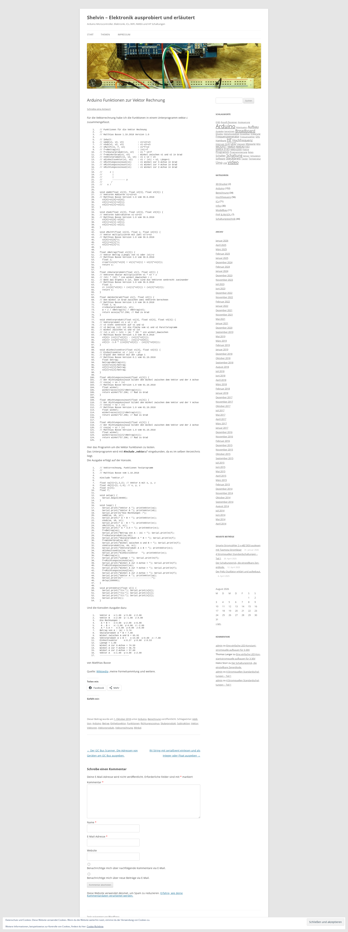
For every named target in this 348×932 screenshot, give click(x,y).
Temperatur (255, 158)
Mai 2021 (220, 319)
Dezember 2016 (224, 432)
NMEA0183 (243, 146)
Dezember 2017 (224, 397)
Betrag (105, 723)
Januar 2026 (222, 240)
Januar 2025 (222, 258)
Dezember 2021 (224, 310)
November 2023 (224, 279)
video (233, 162)
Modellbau (221, 210)
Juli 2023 (220, 284)
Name (91, 822)
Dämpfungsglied (231, 133)
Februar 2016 (223, 441)
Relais (250, 152)
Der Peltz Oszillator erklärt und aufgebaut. (238, 571)
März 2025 (221, 249)
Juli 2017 (220, 410)
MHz (258, 144)
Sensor (246, 156)
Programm (222, 152)
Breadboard (245, 130)
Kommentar (95, 782)
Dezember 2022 (224, 292)
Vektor (194, 723)
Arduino (142, 719)
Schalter (221, 155)
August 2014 (222, 506)
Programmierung (238, 152)
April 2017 (221, 419)
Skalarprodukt (168, 723)
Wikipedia (102, 671)
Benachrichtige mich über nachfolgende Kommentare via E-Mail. (126, 868)
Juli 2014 (220, 510)
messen (241, 144)
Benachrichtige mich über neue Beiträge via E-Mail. (118, 878)
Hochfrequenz (242, 140)
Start (90, 34)
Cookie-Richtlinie (95, 926)
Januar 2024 (222, 271)
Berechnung (154, 719)
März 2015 (221, 480)
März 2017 (221, 423)
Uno (219, 162)
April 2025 (221, 245)
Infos (218, 205)
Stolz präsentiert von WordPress (103, 916)
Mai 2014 (220, 519)
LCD (227, 144)
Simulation (255, 156)
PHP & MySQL (223, 214)
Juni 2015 (220, 467)
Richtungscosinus (150, 723)
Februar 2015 (223, 484)
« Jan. (218, 623)
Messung (251, 144)
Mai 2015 (220, 471)
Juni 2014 (220, 515)
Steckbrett (233, 158)
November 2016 (224, 436)
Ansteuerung (244, 122)
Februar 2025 (223, 253)
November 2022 (224, 297)
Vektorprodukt (106, 727)
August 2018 (222, 366)
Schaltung (234, 155)
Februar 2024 (223, 266)
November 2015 (224, 449)
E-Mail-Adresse (97, 836)
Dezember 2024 (224, 262)
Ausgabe (220, 131)
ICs (217, 201)
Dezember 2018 (224, 353)
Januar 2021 (222, 323)
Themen (105, 34)
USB (225, 163)
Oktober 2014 (223, 497)
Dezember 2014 (224, 488)
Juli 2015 (220, 462)
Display (219, 133)
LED (233, 143)
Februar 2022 (223, 301)
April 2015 (221, 475)
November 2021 (224, 314)
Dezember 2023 (224, 275)
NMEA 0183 (223, 149)
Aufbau (253, 127)
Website (92, 850)
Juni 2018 (220, 375)
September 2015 (224, 458)
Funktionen (133, 723)
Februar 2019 (223, 345)
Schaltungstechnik (225, 218)
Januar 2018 (222, 393)
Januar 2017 (222, 427)
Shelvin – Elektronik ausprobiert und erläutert (141, 17)
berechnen (229, 131)
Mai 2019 (220, 336)
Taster (244, 158)
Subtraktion (183, 723)
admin (219, 645)
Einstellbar (245, 133)
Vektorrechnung (124, 727)
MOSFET (221, 147)
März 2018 (221, 384)
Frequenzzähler (247, 136)
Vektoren (92, 727)
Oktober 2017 (223, 406)
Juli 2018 (220, 371)
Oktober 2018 (223, 358)
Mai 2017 (220, 414)
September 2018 (224, 362)
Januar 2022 (222, 306)
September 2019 (224, 332)
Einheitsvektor (118, 723)
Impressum (124, 34)
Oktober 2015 (223, 454)
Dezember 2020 (224, 327)
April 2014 (221, 523)
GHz (258, 136)
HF (229, 139)
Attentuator (241, 127)
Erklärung (255, 133)
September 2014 (224, 501)
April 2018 (221, 380)
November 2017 (224, 401)
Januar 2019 (222, 349)
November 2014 (224, 493)
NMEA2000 (236, 149)
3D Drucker (222, 184)
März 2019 (221, 340)
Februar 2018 (223, 388)
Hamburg (221, 140)
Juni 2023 (220, 288)
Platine (246, 149)
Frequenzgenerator (227, 136)
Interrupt (220, 144)
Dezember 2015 (224, 445)
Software (220, 158)
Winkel (137, 727)
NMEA (231, 146)
